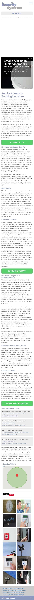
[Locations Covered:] (2, 3)
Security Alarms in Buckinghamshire (13, 588)
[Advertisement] (17, 39)
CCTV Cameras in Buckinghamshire (13, 594)
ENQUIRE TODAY (17, 271)
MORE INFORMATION (17, 403)
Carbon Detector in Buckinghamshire (14, 592)
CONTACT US (17, 142)
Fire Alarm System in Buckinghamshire (14, 590)
